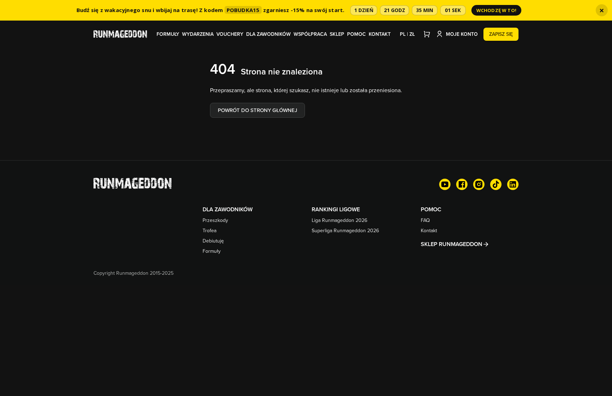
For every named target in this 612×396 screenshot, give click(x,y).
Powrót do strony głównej (257, 110)
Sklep (337, 34)
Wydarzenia (198, 34)
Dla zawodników (268, 34)
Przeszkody (215, 220)
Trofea (209, 230)
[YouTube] (444, 184)
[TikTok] (496, 184)
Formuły (168, 34)
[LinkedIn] (512, 184)
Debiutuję (213, 240)
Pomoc (356, 34)
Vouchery (229, 34)
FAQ (425, 220)
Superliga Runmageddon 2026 (345, 230)
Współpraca (310, 34)
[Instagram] (478, 184)
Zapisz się (501, 34)
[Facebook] (462, 184)
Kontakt (380, 34)
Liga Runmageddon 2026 (339, 220)
